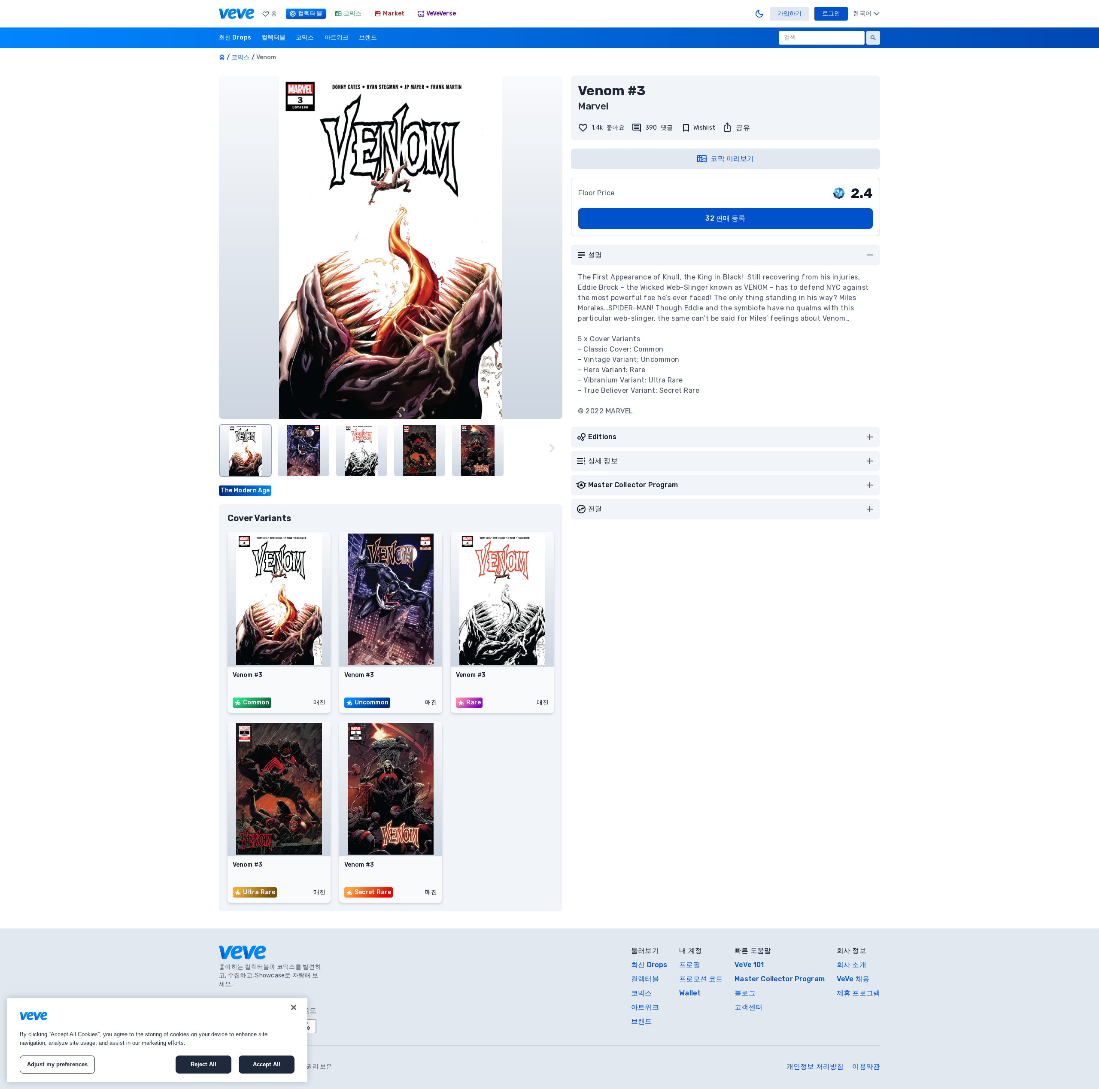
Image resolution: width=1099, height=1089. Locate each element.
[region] (157, 1040)
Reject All (203, 1064)
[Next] (552, 448)
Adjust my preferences (57, 1064)
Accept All (266, 1064)
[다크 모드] (759, 14)
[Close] (293, 1007)
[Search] (873, 38)
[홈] (236, 14)
